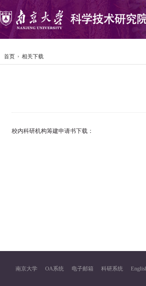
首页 (9, 56)
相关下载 (33, 56)
